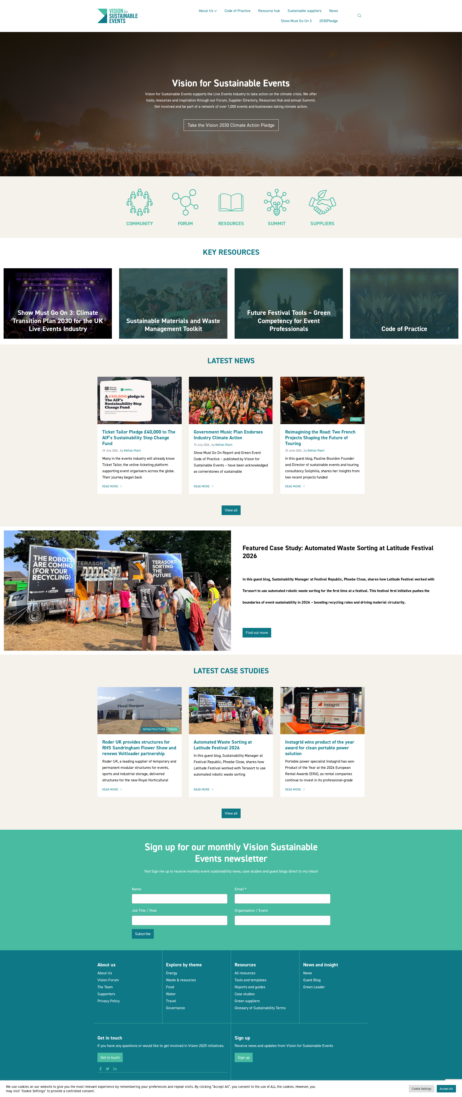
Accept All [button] (446, 1089)
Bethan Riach (132, 450)
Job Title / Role (144, 910)
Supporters (106, 993)
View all (231, 510)
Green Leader (314, 986)
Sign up (244, 1057)
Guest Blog (312, 979)
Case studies (245, 993)
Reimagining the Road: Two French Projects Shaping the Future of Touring (320, 437)
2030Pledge (328, 20)
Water (171, 993)
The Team (105, 986)
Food (170, 986)
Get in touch (110, 1057)
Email (240, 889)
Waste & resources (181, 979)
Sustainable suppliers (304, 10)
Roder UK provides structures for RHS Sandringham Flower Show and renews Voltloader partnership (139, 748)
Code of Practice (237, 10)
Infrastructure (154, 729)
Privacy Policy (108, 1000)
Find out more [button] (257, 632)
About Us (206, 10)
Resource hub (269, 10)
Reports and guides (250, 986)
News (333, 10)
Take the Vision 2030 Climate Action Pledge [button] (231, 125)
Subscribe (143, 933)
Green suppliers (247, 1000)
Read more (113, 486)
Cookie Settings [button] (421, 1089)
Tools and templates (250, 979)
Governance (175, 1007)
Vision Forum (108, 979)
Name (136, 889)
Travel (355, 419)
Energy (171, 973)
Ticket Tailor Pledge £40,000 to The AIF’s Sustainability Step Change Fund (138, 437)
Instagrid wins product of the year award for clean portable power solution (319, 748)
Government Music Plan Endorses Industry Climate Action (228, 435)
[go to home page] (117, 15)
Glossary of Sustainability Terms (260, 1007)
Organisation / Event (251, 910)
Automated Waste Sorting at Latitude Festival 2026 (223, 745)
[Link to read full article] (58, 303)
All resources (245, 973)
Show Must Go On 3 (296, 20)
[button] (100, 1069)
